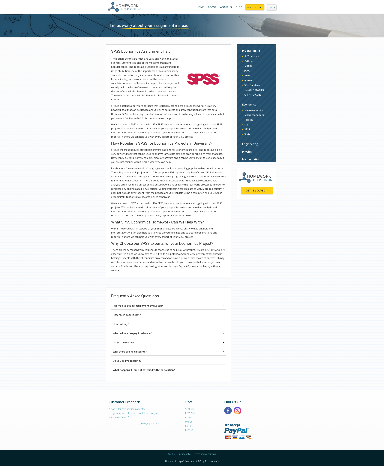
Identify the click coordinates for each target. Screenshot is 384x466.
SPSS (247, 129)
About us (226, 7)
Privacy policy (184, 453)
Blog (239, 7)
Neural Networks (254, 90)
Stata (247, 134)
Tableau (249, 119)
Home (200, 7)
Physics (247, 151)
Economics (249, 104)
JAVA (246, 70)
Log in (271, 7)
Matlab (248, 66)
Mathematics (251, 159)
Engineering (250, 143)
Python (248, 61)
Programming (251, 50)
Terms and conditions (205, 453)
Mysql (188, 421)
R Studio (190, 413)
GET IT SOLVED (255, 190)
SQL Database (252, 85)
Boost (212, 7)
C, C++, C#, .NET (253, 94)
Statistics (190, 408)
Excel (247, 75)
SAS (246, 124)
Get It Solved (255, 7)
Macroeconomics (254, 115)
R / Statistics (251, 56)
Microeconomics (253, 110)
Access (248, 80)
